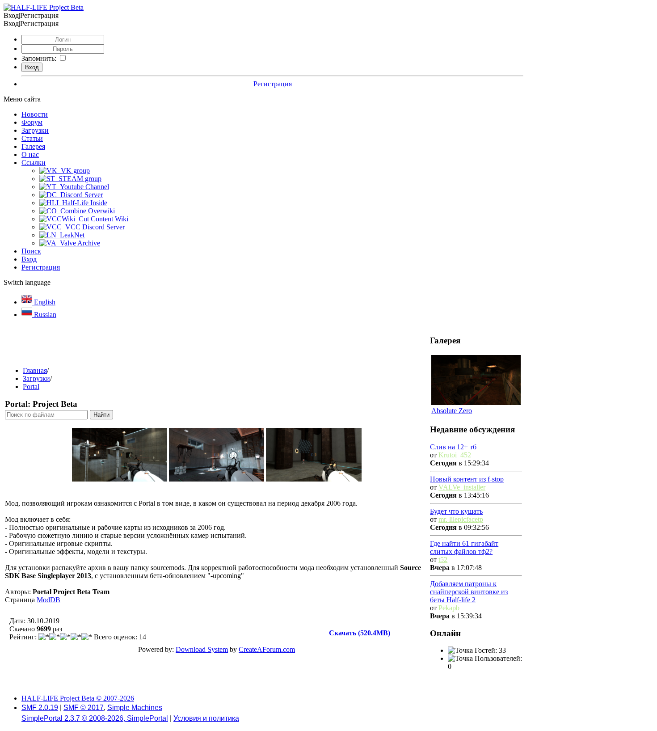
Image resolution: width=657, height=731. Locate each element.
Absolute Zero (451, 410)
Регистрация (272, 84)
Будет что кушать (456, 511)
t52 (442, 559)
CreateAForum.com (267, 649)
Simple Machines (134, 707)
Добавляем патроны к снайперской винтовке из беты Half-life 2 (469, 592)
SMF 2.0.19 (39, 707)
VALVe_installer (461, 487)
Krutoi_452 (454, 455)
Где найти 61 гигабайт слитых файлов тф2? (464, 547)
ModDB (48, 600)
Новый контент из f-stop (467, 479)
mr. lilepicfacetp (460, 519)
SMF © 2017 (83, 707)
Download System (202, 649)
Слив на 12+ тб (453, 447)
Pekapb (448, 608)
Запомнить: (38, 58)
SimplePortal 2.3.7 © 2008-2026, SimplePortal (94, 718)
